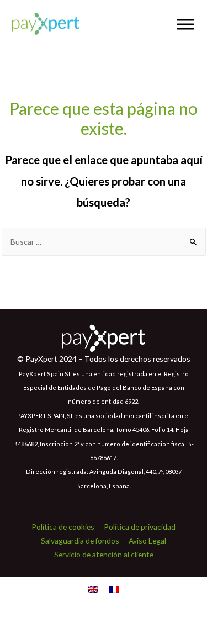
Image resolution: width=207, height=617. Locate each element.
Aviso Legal (147, 540)
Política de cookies (62, 526)
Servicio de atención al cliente (103, 554)
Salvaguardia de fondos (80, 540)
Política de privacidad (140, 526)
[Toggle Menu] (185, 24)
